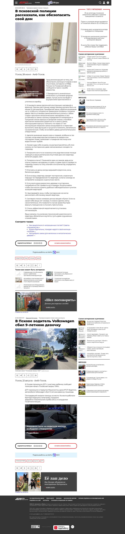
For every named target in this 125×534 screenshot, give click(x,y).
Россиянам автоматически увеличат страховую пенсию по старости (97, 126)
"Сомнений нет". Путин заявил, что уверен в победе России (96, 378)
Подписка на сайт (35, 500)
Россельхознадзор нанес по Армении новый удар (95, 113)
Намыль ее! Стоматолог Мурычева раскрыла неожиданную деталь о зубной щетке (97, 71)
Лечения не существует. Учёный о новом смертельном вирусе (97, 341)
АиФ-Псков (45, 371)
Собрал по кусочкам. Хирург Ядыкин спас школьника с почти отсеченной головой (98, 77)
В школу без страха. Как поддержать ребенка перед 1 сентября (94, 46)
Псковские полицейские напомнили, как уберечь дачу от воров (64, 280)
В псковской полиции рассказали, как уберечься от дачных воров (63, 274)
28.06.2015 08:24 (20, 8)
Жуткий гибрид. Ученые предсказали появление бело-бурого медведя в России (98, 64)
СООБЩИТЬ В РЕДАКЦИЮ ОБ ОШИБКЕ (61, 500)
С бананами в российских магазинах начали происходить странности (97, 391)
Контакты (46, 500)
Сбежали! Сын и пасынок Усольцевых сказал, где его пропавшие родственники (98, 348)
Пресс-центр (50, 498)
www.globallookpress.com (23, 64)
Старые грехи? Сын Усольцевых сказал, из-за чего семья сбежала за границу (98, 58)
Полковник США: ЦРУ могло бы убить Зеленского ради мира (96, 120)
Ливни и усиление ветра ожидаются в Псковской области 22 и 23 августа (94, 22)
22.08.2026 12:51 (19, 318)
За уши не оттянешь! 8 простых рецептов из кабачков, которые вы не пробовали (98, 323)
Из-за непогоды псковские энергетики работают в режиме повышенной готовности (94, 14)
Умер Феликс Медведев (93, 100)
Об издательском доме (37, 498)
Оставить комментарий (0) (62, 243)
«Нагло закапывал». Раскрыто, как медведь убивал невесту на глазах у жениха (98, 335)
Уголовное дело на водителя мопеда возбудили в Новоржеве (94, 30)
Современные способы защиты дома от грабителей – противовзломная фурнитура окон (29, 275)
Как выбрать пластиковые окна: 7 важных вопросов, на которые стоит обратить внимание (34, 280)
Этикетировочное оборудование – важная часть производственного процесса (34, 286)
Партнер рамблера (46, 526)
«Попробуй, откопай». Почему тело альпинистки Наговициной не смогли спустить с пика (97, 355)
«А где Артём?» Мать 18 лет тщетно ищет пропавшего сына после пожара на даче (97, 329)
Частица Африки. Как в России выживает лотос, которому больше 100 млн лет (97, 84)
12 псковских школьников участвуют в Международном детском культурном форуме (94, 38)
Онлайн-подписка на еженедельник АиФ (91, 498)
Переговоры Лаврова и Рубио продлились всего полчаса (95, 384)
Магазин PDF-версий (70, 498)
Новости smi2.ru (21, 312)
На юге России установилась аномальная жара (95, 365)
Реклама (59, 498)
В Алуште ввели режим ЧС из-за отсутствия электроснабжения (96, 107)
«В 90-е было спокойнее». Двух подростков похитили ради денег (97, 89)
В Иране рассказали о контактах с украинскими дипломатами (96, 372)
